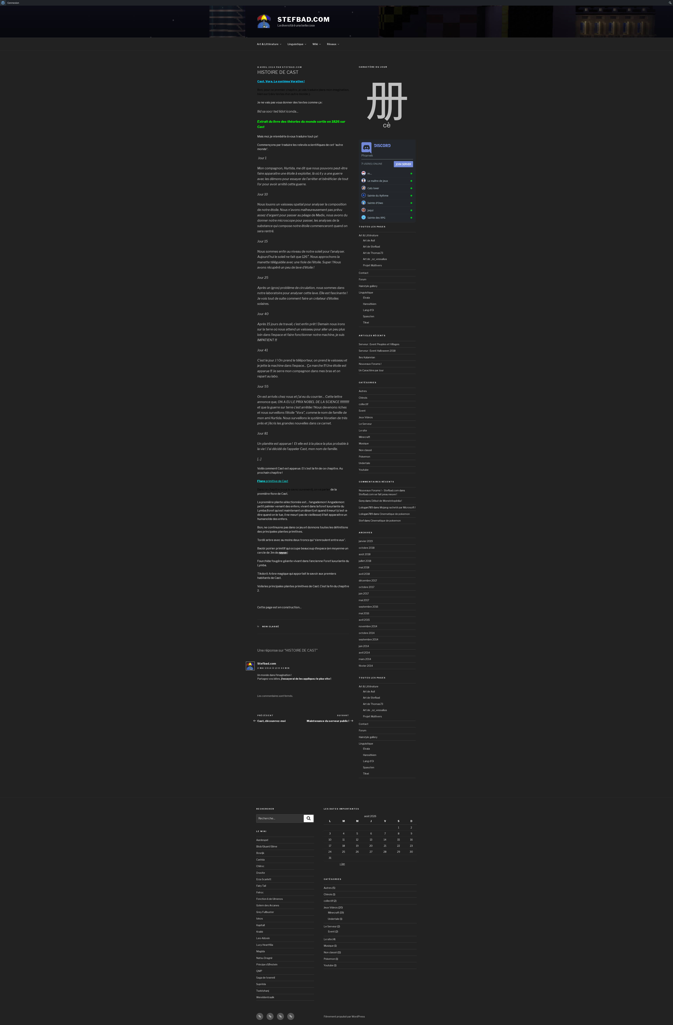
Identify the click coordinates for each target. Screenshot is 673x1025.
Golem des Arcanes (267, 905)
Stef (361, 520)
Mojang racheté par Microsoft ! (398, 507)
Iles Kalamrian (367, 357)
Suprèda (261, 984)
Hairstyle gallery (368, 286)
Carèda (260, 859)
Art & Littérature (267, 44)
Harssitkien (369, 303)
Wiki (315, 44)
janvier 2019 (366, 541)
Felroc (260, 892)
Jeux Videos (366, 417)
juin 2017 (364, 593)
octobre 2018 (367, 547)
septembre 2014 (368, 639)
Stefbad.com (303, 19)
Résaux (331, 44)
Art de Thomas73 (373, 252)
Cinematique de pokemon (395, 513)
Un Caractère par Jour (371, 370)
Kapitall (260, 925)
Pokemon (364, 456)
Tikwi (366, 322)
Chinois (363, 397)
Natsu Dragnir (264, 957)
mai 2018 (364, 567)
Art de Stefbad (371, 246)
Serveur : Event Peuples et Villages (379, 344)
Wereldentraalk (265, 997)
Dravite (260, 872)
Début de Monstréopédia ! (386, 500)
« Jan (342, 863)
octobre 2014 (367, 632)
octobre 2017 (366, 587)
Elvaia (366, 297)
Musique (364, 443)
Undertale (364, 463)
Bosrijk (260, 852)
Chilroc (260, 866)
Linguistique (295, 44)
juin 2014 (364, 646)
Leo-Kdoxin (263, 938)
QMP (259, 970)
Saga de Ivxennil (265, 977)
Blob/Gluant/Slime (266, 846)
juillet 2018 (365, 560)
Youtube (364, 469)
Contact (363, 272)
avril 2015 (364, 619)
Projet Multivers (372, 265)
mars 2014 (365, 659)
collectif (363, 404)
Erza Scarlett (263, 879)
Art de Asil (369, 240)
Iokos (259, 918)
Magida (260, 951)
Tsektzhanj (262, 990)
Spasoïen (368, 316)
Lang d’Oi (368, 310)
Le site (363, 430)
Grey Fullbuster (265, 912)
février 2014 (366, 665)
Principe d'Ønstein (266, 964)
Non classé (270, 626)
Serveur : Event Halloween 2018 (377, 350)
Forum (362, 279)
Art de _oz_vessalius (375, 259)
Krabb (259, 931)
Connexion (13, 2)
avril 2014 (364, 652)
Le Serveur (365, 423)
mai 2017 (364, 600)
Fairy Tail (261, 885)
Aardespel (262, 839)
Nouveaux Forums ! (370, 363)
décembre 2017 (368, 580)
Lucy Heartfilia (264, 944)
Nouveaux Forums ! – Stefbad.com (379, 490)
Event (362, 410)
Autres (363, 391)
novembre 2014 (368, 626)
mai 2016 (364, 613)
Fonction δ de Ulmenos (269, 898)
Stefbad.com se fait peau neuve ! (378, 494)
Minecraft (364, 436)
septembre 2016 (368, 606)
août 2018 (365, 554)
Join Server (403, 164)
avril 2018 (364, 573)
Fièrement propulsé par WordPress (344, 1016)
